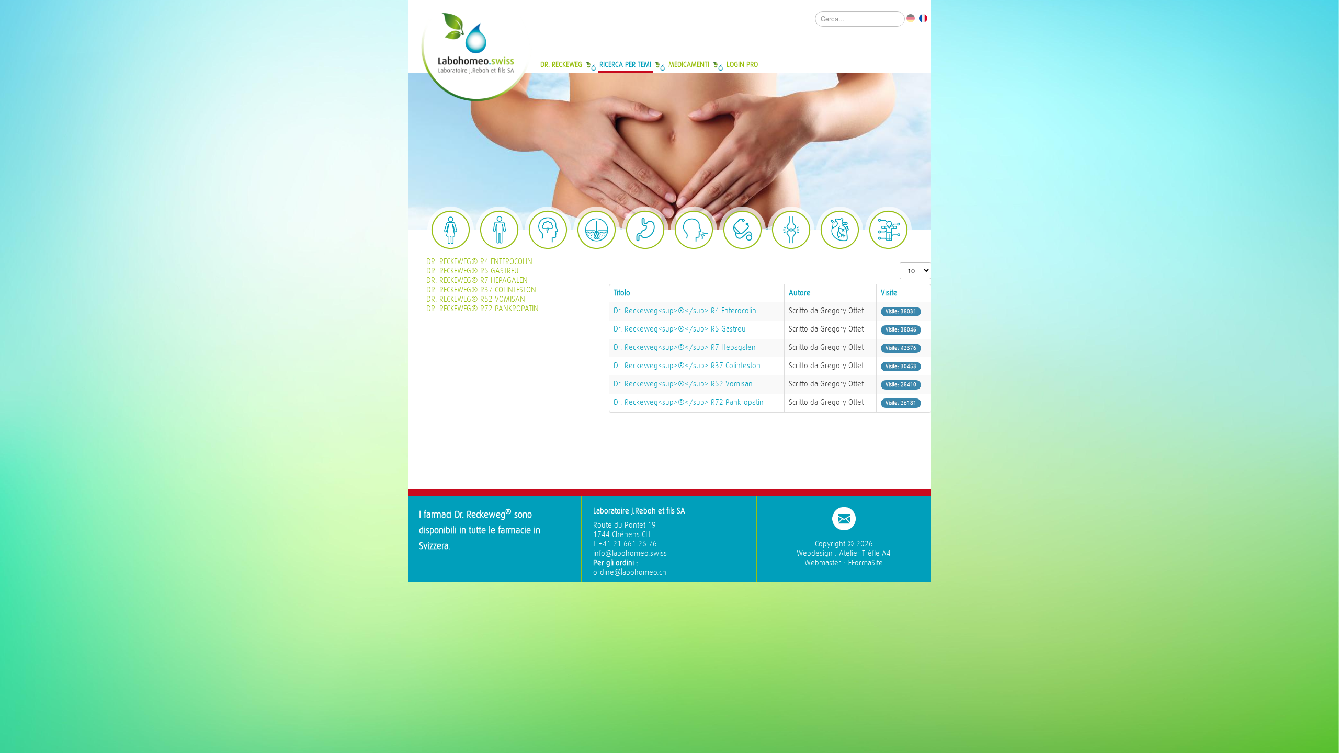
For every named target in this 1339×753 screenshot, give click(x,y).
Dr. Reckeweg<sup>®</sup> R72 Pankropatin (689, 402)
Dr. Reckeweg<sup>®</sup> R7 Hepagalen (685, 347)
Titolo (622, 293)
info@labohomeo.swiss (630, 553)
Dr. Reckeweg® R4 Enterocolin (479, 261)
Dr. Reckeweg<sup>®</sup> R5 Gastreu (680, 329)
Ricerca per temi (625, 64)
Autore (800, 293)
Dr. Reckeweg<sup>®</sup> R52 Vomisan (683, 384)
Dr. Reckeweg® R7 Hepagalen (477, 280)
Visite (889, 293)
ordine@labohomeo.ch (629, 572)
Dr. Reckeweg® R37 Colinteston (481, 290)
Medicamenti (688, 64)
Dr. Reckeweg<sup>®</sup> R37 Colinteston (687, 365)
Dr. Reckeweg (561, 64)
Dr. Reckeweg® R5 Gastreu (472, 271)
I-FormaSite (865, 562)
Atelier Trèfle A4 (865, 553)
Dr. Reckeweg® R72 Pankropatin (482, 308)
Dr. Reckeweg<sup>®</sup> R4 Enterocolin (685, 310)
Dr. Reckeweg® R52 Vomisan (475, 299)
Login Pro (742, 64)
